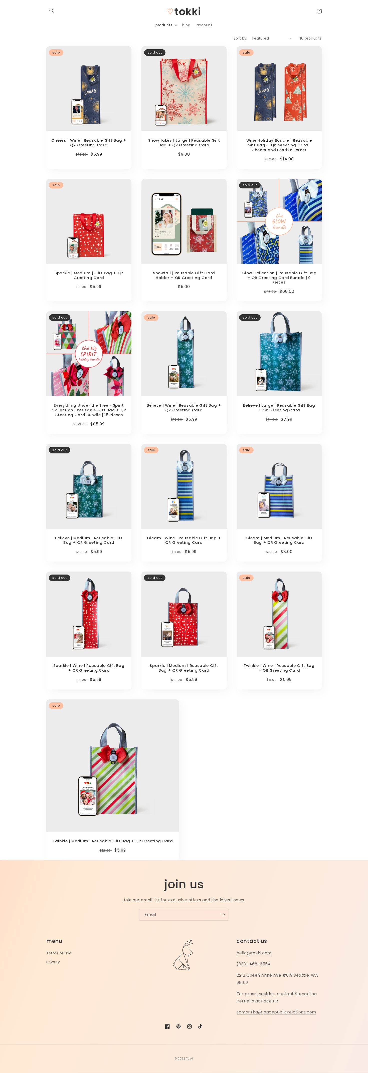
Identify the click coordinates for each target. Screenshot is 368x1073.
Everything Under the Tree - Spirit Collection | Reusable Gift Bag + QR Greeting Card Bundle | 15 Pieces (89, 410)
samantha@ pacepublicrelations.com (276, 1012)
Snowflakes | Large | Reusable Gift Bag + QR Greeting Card (184, 143)
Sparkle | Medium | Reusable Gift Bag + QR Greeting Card (184, 668)
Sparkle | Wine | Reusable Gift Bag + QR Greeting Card (88, 668)
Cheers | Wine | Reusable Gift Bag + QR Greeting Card (88, 143)
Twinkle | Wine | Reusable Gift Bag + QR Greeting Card (279, 668)
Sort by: (240, 38)
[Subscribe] (223, 915)
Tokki (189, 1058)
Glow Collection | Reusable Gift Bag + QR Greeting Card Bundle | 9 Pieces (279, 278)
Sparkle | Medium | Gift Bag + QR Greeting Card (89, 275)
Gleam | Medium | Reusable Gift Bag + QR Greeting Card (279, 540)
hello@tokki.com (254, 953)
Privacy (53, 961)
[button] (51, 11)
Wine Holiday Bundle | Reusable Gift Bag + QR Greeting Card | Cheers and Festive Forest (279, 145)
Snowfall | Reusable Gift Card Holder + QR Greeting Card (184, 275)
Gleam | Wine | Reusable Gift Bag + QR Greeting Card (184, 540)
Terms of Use (58, 953)
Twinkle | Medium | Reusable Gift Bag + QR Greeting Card (113, 841)
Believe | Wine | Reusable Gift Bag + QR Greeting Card (184, 408)
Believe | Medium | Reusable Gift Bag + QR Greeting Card (88, 540)
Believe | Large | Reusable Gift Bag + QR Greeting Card (279, 408)
